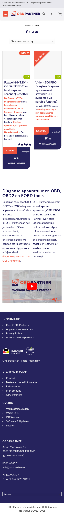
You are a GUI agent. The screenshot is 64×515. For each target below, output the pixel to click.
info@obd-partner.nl (13, 467)
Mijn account (13, 390)
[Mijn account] (51, 14)
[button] (5, 14)
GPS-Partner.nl (14, 394)
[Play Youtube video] (32, 286)
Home (28, 25)
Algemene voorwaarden (19, 329)
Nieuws (10, 425)
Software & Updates (17, 421)
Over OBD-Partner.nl (18, 324)
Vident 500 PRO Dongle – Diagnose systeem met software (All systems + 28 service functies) (47, 92)
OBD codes (12, 417)
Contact (10, 377)
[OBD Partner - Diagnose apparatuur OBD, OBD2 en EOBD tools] (25, 14)
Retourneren (13, 386)
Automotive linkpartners (20, 337)
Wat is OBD (12, 412)
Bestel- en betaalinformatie (21, 382)
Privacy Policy (14, 333)
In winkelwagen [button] (16, 161)
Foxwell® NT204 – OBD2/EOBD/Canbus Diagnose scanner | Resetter (16, 88)
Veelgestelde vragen (17, 408)
